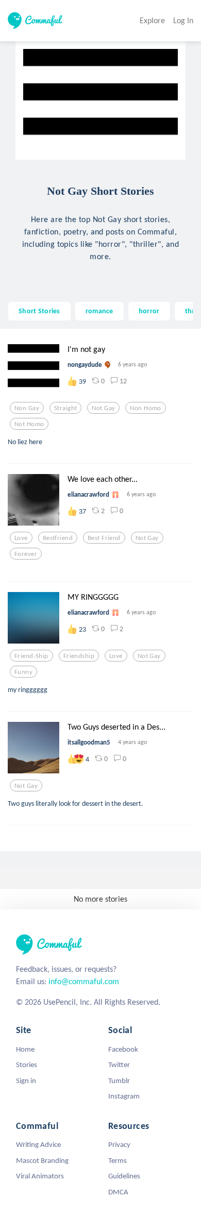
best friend (104, 538)
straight (65, 408)
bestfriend (58, 538)
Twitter (119, 1064)
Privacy (119, 1144)
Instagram (124, 1096)
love (21, 538)
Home (25, 1049)
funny (23, 671)
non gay (26, 408)
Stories (26, 1064)
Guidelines (124, 1175)
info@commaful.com (83, 981)
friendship (78, 656)
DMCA (118, 1191)
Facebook (123, 1049)
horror (149, 310)
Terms (117, 1160)
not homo (29, 424)
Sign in (26, 1080)
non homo (145, 408)
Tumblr (119, 1080)
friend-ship (31, 656)
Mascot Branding (42, 1160)
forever (25, 554)
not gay (103, 408)
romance (99, 310)
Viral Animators (40, 1175)
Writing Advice (38, 1144)
